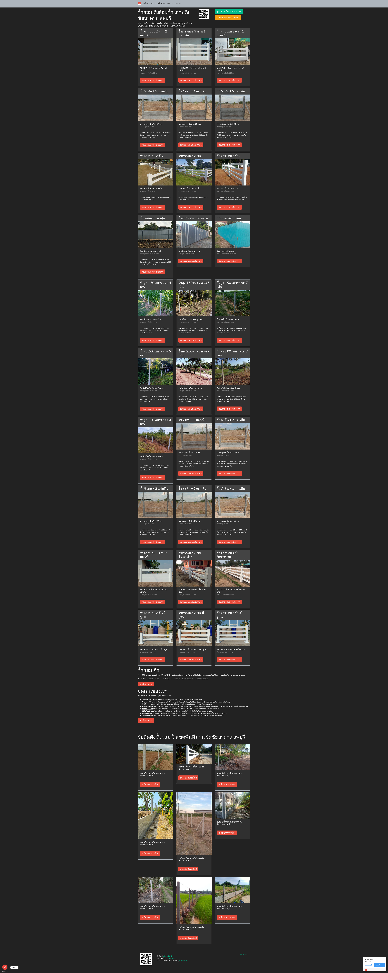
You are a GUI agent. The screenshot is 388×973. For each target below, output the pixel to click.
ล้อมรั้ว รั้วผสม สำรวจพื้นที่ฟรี (153, 3)
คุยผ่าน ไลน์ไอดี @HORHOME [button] (228, 11)
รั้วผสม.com (183, 960)
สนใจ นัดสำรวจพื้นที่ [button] (150, 784)
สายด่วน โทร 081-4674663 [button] (227, 17)
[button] (204, 14)
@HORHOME (167, 956)
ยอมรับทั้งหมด (379, 965)
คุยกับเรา (170, 4)
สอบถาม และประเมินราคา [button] (152, 80)
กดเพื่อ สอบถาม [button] (146, 684)
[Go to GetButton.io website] (5, 971)
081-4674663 (170, 958)
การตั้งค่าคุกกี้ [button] (368, 965)
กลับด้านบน (244, 954)
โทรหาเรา (178, 4)
